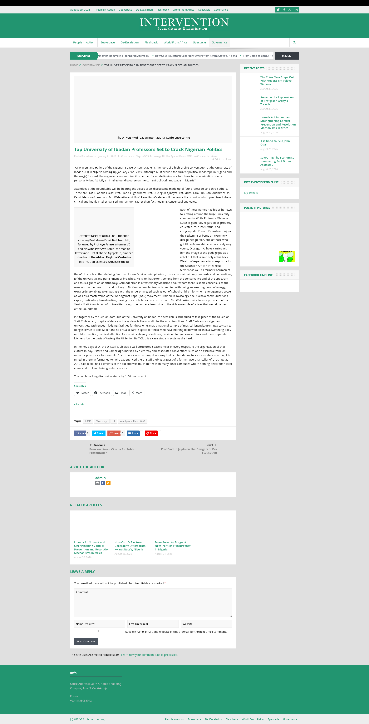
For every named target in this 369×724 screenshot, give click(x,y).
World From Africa (183, 9)
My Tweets (251, 193)
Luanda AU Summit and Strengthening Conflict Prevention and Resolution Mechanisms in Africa (92, 547)
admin (89, 156)
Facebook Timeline (258, 275)
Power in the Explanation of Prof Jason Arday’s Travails (277, 101)
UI (163, 156)
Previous (99, 445)
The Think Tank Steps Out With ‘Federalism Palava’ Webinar (277, 80)
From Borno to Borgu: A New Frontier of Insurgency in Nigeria (263, 55)
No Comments (201, 156)
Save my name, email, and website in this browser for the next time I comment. (176, 631)
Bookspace (125, 9)
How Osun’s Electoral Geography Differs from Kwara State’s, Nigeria (180, 55)
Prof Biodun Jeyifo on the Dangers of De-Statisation (189, 451)
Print (217, 159)
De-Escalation (144, 9)
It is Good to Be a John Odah (275, 142)
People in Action (105, 9)
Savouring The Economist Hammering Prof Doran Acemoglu (277, 161)
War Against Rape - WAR (179, 156)
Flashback (163, 9)
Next (209, 445)
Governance (221, 9)
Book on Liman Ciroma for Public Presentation (112, 451)
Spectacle (204, 9)
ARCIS (145, 156)
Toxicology (155, 156)
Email (229, 159)
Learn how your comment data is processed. (149, 655)
